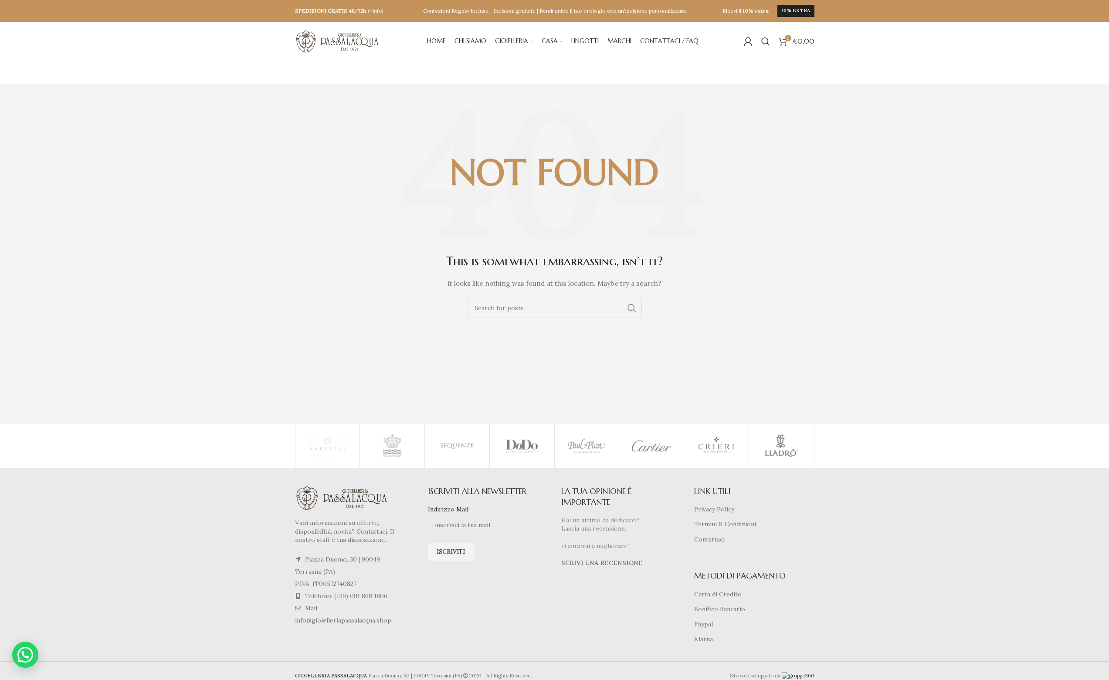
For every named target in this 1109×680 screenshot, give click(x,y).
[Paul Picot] (587, 446)
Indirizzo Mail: (449, 509)
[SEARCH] (632, 308)
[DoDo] (522, 446)
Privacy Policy (714, 509)
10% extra (796, 10)
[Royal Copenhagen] (392, 446)
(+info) (375, 10)
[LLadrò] (781, 446)
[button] (25, 655)
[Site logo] (338, 41)
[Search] (765, 41)
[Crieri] (716, 446)
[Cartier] (651, 446)
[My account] (748, 41)
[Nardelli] (327, 446)
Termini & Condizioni (725, 524)
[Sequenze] (457, 446)
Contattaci (709, 539)
